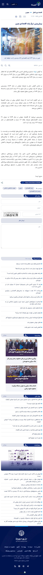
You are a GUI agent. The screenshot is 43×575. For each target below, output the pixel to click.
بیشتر (3, 335)
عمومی (27, 12)
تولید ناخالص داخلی (9, 188)
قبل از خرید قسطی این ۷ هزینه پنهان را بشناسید (27, 408)
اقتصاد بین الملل (37, 12)
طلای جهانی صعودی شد (34, 323)
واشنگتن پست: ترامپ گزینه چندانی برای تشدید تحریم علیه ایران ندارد (22, 498)
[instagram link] (19, 566)
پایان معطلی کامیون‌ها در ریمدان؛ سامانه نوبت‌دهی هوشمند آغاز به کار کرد (22, 522)
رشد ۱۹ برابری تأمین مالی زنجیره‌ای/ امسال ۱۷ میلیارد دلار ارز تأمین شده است (23, 286)
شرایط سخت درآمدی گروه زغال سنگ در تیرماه (28, 505)
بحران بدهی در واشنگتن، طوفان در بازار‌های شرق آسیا (26, 488)
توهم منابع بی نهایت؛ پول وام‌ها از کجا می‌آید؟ (28, 313)
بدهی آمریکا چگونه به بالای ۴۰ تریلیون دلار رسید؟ (27, 509)
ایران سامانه (17, 561)
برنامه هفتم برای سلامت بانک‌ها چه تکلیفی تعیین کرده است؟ (24, 273)
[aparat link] (23, 566)
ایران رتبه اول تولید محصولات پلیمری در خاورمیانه (27, 518)
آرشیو (18, 547)
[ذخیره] (20, 16)
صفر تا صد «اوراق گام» (34, 438)
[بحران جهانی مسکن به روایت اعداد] (21, 460)
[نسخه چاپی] (16, 16)
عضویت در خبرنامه (9, 547)
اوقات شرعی (27, 551)
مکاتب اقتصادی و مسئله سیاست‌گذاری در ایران (28, 412)
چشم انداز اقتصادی (35, 191)
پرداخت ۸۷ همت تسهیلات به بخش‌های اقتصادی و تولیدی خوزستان (23, 292)
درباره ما (30, 547)
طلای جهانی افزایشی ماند (34, 515)
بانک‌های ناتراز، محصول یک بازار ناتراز (30, 308)
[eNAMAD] (21, 572)
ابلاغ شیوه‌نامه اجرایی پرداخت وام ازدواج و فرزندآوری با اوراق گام (23, 318)
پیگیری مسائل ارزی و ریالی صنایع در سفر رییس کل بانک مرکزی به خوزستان (23, 279)
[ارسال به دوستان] (24, 16)
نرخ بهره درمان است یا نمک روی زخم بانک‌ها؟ (28, 269)
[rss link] (15, 566)
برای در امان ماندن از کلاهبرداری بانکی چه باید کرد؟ (27, 426)
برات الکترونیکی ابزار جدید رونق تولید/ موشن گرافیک (26, 416)
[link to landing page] (31, 4)
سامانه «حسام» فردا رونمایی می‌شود (31, 485)
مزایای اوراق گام (36, 434)
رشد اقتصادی (29, 188)
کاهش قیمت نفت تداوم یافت (32, 327)
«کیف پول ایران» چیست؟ (34, 404)
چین (20, 188)
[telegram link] (28, 566)
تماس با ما (37, 547)
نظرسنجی (19, 551)
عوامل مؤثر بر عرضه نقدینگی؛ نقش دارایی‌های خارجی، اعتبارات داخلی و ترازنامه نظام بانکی (22, 480)
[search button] (8, 4)
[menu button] (3, 4)
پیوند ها (24, 547)
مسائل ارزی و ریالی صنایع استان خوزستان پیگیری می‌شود (25, 297)
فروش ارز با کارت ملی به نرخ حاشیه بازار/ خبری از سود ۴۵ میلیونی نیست (22, 475)
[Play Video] (21, 347)
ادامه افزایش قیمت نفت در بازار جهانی (30, 512)
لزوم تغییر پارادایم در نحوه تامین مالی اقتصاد (28, 430)
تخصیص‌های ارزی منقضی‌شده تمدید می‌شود (28, 264)
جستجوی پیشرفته (10, 551)
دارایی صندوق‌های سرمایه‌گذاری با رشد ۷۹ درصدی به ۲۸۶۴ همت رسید (22, 492)
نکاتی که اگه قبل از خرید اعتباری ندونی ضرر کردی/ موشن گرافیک (23, 400)
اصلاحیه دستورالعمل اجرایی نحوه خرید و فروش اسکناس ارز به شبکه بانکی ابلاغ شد (23, 303)
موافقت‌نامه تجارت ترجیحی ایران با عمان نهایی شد (27, 502)
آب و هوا (35, 551)
